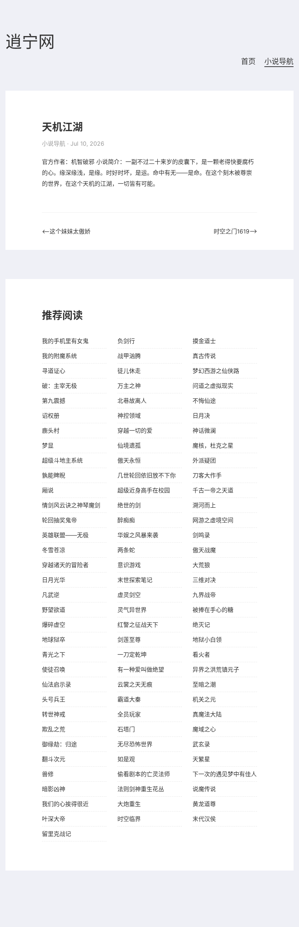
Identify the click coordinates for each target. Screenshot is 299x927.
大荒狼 (201, 565)
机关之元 (204, 699)
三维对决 (204, 580)
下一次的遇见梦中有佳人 (225, 774)
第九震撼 (53, 400)
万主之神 (129, 385)
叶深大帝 (53, 818)
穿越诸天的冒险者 (65, 565)
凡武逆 (50, 594)
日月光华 (53, 580)
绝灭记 (201, 624)
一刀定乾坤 (132, 654)
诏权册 (50, 415)
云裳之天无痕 (134, 684)
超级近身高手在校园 (143, 490)
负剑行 (126, 341)
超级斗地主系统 (62, 460)
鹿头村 (50, 430)
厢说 (48, 490)
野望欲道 (53, 609)
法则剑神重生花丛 (140, 789)
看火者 (201, 654)
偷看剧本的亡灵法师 (143, 774)
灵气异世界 (132, 609)
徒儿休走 (129, 370)
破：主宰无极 (59, 385)
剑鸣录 (201, 535)
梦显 (48, 445)
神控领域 (129, 415)
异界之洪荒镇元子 (216, 669)
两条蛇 (126, 550)
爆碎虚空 (53, 624)
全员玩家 (129, 714)
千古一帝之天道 (213, 490)
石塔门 (126, 729)
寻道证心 (53, 370)
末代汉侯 (204, 818)
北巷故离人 (132, 400)
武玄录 (201, 744)
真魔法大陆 (207, 714)
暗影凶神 (53, 789)
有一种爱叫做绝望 (140, 669)
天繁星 (201, 759)
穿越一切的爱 (134, 430)
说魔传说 (204, 789)
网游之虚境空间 (213, 520)
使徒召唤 (53, 669)
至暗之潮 (204, 684)
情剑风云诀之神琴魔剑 (71, 505)
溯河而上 (204, 505)
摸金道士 (204, 341)
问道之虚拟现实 (213, 385)
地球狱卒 (53, 639)
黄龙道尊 (204, 804)
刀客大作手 (207, 475)
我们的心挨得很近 (65, 804)
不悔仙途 (204, 400)
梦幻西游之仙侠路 (216, 370)
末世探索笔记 (134, 580)
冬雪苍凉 (53, 550)
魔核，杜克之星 (213, 445)
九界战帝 (204, 594)
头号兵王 (53, 699)
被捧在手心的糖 (213, 609)
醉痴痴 (126, 520)
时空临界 (129, 818)
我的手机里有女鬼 (65, 341)
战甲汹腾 (129, 356)
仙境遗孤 (129, 445)
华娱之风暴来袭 (137, 535)
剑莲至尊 (129, 639)
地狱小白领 (207, 639)
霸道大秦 (129, 699)
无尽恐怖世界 (134, 744)
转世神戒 (53, 714)
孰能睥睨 (53, 475)
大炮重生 (129, 804)
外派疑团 (204, 460)
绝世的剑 (129, 505)
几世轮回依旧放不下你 (146, 475)
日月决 (201, 415)
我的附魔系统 (59, 356)
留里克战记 (56, 833)
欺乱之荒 (53, 729)
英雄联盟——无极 (65, 535)
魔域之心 (204, 729)
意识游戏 (129, 565)
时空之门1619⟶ (235, 231)
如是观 (126, 759)
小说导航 (279, 62)
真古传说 (204, 356)
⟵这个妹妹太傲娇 (66, 231)
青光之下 (53, 654)
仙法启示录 (56, 684)
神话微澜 (204, 430)
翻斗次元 (53, 759)
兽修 (48, 774)
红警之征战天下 (137, 624)
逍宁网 (30, 42)
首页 (248, 62)
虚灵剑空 (129, 594)
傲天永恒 (129, 460)
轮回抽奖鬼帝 (59, 520)
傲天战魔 (204, 550)
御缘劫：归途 (59, 744)
